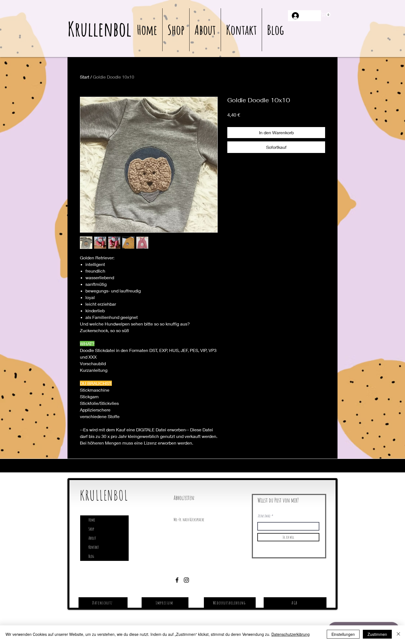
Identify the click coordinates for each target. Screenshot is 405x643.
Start (84, 76)
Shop (91, 529)
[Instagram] (186, 580)
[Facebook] (177, 580)
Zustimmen (377, 634)
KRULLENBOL (104, 495)
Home (91, 520)
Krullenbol (99, 28)
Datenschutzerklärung (290, 634)
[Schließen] (398, 634)
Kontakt (93, 547)
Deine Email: (264, 516)
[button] (326, 14)
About (92, 538)
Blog (91, 556)
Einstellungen (343, 634)
